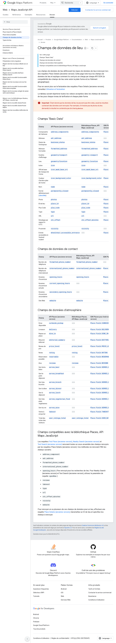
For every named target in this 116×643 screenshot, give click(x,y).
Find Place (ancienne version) (60, 441)
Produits (43, 3)
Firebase (36, 622)
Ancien (52, 15)
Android (63, 589)
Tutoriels (36, 596)
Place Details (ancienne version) (57, 512)
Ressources (40, 15)
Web (5, 9)
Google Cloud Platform (41, 625)
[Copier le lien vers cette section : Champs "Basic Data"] (65, 119)
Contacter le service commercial (97, 10)
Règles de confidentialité (60, 638)
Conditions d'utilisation (96, 600)
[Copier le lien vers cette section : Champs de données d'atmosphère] (83, 310)
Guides (5, 15)
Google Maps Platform (61, 39)
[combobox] (71, 3)
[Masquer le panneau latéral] (27, 639)
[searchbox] (15, 22)
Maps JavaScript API (21, 9)
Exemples (28, 15)
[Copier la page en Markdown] (92, 48)
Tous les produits (39, 629)
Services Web (65, 600)
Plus (51, 3)
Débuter (74, 10)
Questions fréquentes (41, 589)
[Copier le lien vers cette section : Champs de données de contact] (80, 249)
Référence (16, 15)
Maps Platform (24, 2)
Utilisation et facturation (55, 89)
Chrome (36, 618)
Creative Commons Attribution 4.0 (93, 525)
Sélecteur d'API (38, 592)
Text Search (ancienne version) (50, 444)
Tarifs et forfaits (94, 589)
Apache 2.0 (68, 528)
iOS (62, 592)
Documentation (77, 39)
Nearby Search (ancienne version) (86, 441)
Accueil (40, 39)
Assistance (92, 596)
